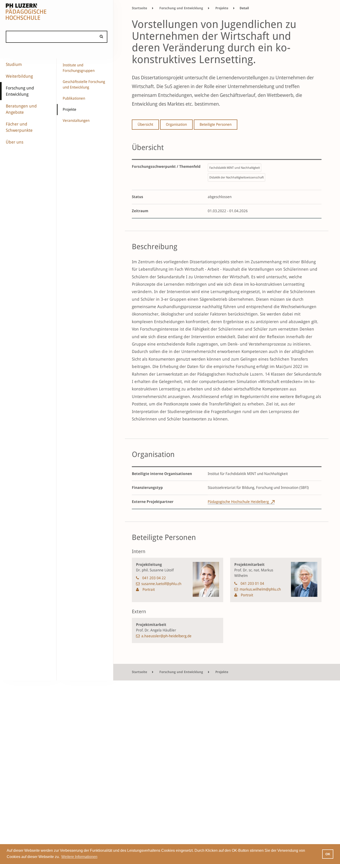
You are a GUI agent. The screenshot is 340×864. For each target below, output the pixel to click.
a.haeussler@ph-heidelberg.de (166, 636)
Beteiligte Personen (216, 124)
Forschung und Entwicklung (20, 91)
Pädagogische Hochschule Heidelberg (238, 501)
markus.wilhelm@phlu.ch (260, 589)
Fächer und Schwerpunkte (19, 127)
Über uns (14, 142)
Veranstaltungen (76, 120)
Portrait (148, 589)
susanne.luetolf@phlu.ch (161, 584)
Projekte (69, 109)
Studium (14, 64)
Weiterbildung (19, 76)
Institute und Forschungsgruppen (79, 68)
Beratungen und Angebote (21, 109)
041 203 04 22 (154, 578)
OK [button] (327, 854)
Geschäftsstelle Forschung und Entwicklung (84, 84)
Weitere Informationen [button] (79, 857)
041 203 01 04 (252, 583)
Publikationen (74, 98)
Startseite (139, 8)
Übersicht (145, 124)
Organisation (176, 124)
